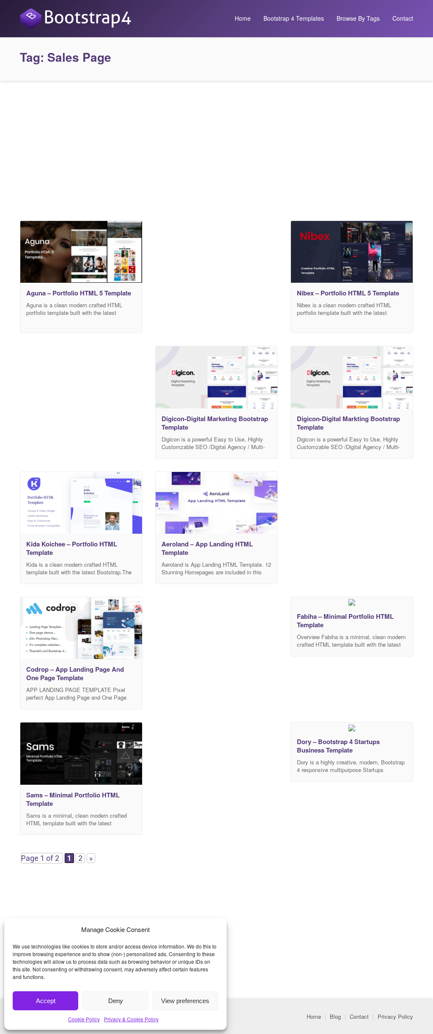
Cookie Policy (84, 1019)
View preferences (185, 1000)
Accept (45, 1000)
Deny (115, 1000)
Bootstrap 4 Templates (293, 18)
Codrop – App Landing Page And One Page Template (75, 673)
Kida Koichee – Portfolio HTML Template (71, 548)
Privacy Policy (395, 1016)
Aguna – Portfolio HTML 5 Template (78, 293)
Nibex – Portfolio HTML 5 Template (348, 293)
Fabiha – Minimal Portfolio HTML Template (345, 620)
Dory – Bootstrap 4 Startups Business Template (338, 746)
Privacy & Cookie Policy (131, 1019)
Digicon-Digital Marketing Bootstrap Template (215, 423)
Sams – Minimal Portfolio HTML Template (73, 799)
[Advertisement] (216, 148)
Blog (335, 1016)
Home (243, 18)
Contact (402, 18)
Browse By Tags (358, 18)
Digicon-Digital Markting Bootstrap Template (348, 423)
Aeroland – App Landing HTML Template (207, 548)
